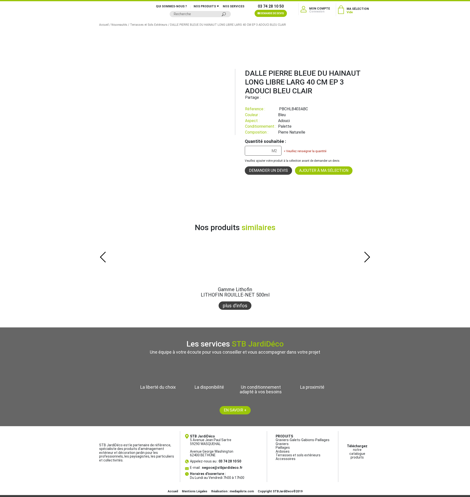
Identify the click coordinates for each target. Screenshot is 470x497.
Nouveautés (119, 24)
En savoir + (235, 410)
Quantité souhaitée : (265, 141)
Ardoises (283, 451)
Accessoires (285, 459)
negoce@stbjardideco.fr (222, 468)
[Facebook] (264, 97)
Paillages (283, 447)
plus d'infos (235, 306)
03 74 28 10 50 (271, 6)
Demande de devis (272, 13)
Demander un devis (268, 170)
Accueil (104, 24)
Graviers (282, 444)
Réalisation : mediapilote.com (232, 491)
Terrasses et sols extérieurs (298, 455)
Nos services (233, 6)
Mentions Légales (194, 491)
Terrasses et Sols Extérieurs (148, 24)
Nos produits (205, 6)
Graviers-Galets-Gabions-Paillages (302, 440)
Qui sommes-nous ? (171, 6)
